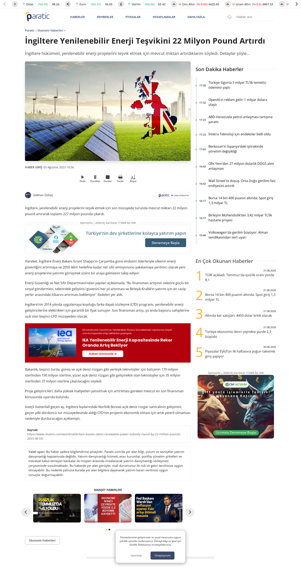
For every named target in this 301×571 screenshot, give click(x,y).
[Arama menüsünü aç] (229, 17)
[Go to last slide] (26, 512)
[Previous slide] (4, 4)
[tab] (106, 529)
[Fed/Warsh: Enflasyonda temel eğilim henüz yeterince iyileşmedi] (158, 508)
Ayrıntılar (136, 555)
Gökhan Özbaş (43, 195)
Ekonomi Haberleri (50, 30)
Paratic (30, 30)
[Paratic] (37, 17)
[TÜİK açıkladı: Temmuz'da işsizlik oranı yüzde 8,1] (57, 508)
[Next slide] (296, 4)
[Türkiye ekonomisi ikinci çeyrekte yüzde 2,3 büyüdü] (107, 508)
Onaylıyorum (162, 555)
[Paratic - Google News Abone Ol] (173, 196)
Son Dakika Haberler (219, 69)
